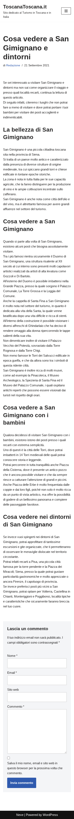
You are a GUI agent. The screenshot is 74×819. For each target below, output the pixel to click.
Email (12, 672)
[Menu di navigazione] (66, 10)
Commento (15, 706)
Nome (12, 655)
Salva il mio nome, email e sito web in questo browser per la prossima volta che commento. (34, 768)
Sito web (13, 689)
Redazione (13, 65)
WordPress (50, 815)
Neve (19, 815)
